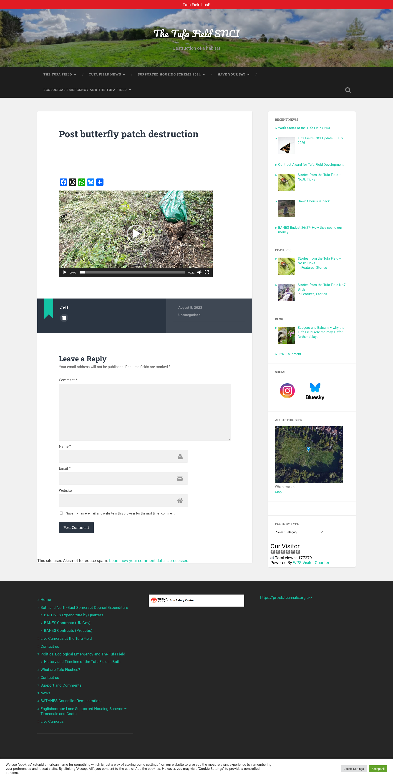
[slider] (132, 272)
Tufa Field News (105, 74)
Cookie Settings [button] (354, 768)
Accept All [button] (378, 768)
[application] (136, 234)
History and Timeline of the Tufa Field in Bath (82, 661)
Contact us (49, 646)
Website (65, 490)
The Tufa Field (57, 74)
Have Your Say (231, 74)
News (45, 693)
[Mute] (199, 272)
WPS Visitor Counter (311, 562)
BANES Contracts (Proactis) (68, 630)
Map (278, 492)
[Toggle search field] (348, 90)
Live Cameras (52, 721)
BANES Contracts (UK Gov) (67, 622)
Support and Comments (61, 685)
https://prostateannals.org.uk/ (286, 597)
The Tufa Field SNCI (196, 33)
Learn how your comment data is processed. (149, 560)
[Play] (65, 272)
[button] (136, 234)
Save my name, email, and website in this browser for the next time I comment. (121, 513)
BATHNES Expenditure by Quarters (73, 615)
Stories (321, 268)
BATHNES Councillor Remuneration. (70, 700)
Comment (68, 380)
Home (45, 599)
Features (308, 268)
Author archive (64, 318)
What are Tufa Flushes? (60, 669)
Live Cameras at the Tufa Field (66, 638)
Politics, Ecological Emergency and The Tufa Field (82, 654)
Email (65, 468)
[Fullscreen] (206, 272)
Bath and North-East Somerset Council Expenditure (84, 607)
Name (65, 446)
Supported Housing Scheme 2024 (169, 74)
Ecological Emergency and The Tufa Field (85, 90)
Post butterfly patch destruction (129, 134)
